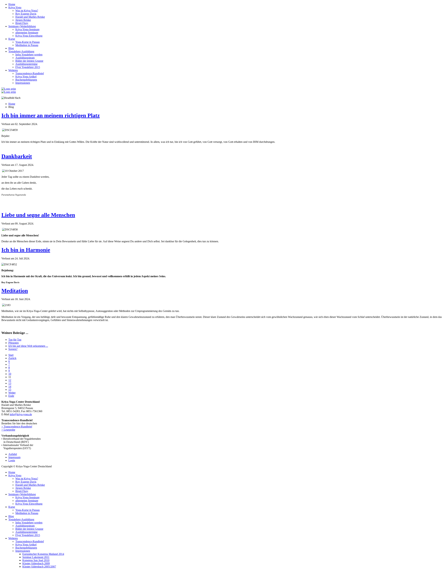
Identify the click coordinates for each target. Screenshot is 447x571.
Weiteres (13, 70)
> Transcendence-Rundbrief (16, 426)
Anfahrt (12, 454)
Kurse (11, 38)
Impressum (14, 457)
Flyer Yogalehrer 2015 (27, 67)
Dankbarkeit (16, 156)
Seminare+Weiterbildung (22, 26)
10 (9, 373)
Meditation (14, 291)
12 (9, 380)
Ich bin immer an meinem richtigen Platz (50, 115)
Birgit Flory (21, 23)
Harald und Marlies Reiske (30, 16)
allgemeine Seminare (26, 32)
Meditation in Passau (26, 45)
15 (9, 389)
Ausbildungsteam (25, 57)
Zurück (12, 358)
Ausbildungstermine (26, 63)
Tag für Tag (14, 339)
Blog (11, 48)
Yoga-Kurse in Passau (27, 41)
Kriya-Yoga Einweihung (28, 35)
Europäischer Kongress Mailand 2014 (43, 553)
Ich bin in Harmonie (25, 250)
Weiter (12, 392)
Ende (11, 395)
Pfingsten (13, 342)
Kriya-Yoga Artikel (25, 76)
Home (11, 4)
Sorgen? (12, 349)
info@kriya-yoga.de (21, 414)
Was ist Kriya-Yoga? (26, 10)
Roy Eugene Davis (25, 13)
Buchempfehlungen (26, 79)
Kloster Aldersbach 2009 (36, 563)
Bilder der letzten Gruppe (29, 60)
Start (10, 354)
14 (9, 386)
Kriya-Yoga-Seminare (27, 29)
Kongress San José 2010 (35, 560)
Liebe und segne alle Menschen (38, 215)
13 (9, 383)
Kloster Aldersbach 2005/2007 (39, 566)
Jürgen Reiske (23, 20)
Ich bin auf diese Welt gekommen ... (28, 345)
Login (11, 460)
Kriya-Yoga (14, 7)
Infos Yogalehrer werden (28, 54)
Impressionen (22, 82)
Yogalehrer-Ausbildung (21, 51)
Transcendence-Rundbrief (29, 73)
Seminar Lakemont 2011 (35, 557)
